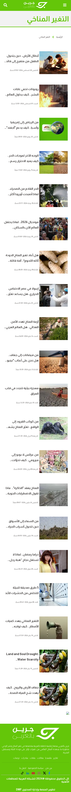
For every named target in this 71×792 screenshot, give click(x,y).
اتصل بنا (22, 768)
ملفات (32, 758)
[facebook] (49, 773)
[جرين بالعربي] (35, 5)
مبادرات (24, 758)
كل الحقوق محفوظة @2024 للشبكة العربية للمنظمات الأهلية (37, 780)
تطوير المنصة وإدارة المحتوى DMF (35, 789)
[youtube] (33, 773)
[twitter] (44, 773)
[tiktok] (22, 773)
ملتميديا (48, 758)
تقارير (55, 758)
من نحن (48, 768)
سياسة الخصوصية (36, 768)
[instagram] (39, 773)
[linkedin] (27, 773)
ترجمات (16, 758)
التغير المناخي (44, 37)
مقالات (40, 758)
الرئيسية (59, 37)
